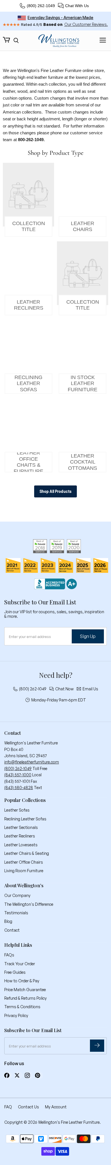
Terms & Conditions (22, 1006)
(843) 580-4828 (18, 787)
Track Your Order (19, 963)
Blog (8, 921)
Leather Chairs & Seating (26, 853)
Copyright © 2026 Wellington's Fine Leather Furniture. (52, 1122)
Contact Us (28, 1106)
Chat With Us (77, 5)
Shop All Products (55, 491)
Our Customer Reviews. (86, 24)
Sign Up (88, 636)
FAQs (9, 954)
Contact (12, 930)
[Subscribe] (97, 1046)
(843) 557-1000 (17, 774)
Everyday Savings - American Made (60, 17)
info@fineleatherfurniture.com (31, 761)
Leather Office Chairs (23, 862)
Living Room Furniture (23, 870)
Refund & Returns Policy (25, 998)
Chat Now (64, 689)
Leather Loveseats (21, 844)
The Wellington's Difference (28, 904)
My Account (56, 1106)
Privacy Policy (16, 1015)
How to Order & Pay (21, 980)
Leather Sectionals (21, 827)
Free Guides (15, 972)
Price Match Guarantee (25, 989)
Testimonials (16, 912)
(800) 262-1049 (41, 5)
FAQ (8, 1106)
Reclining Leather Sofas (25, 818)
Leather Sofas (17, 810)
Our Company (17, 895)
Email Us (90, 689)
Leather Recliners (19, 835)
